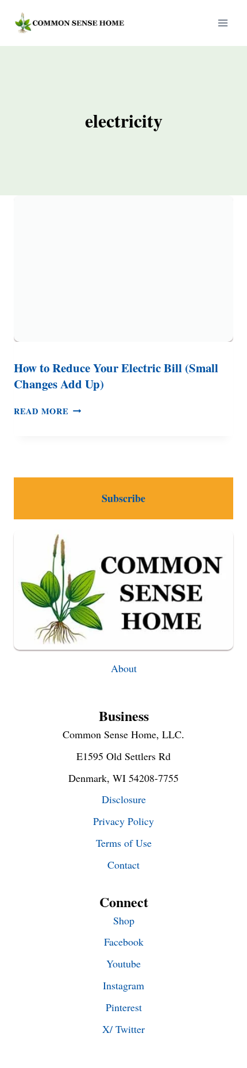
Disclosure (124, 799)
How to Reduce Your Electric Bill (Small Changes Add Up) (116, 376)
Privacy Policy (123, 821)
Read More (47, 411)
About (124, 668)
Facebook (124, 942)
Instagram (123, 985)
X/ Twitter (123, 1029)
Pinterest (124, 1007)
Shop (123, 920)
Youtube (123, 963)
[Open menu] (222, 23)
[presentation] (123, 268)
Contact (123, 865)
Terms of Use (124, 843)
